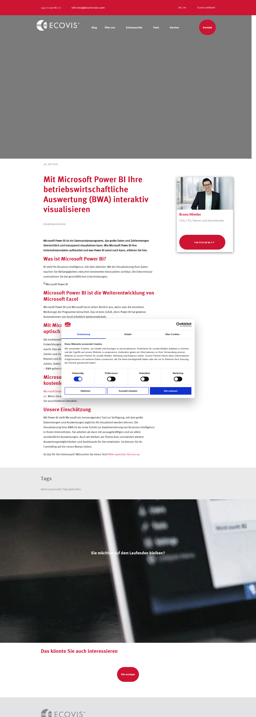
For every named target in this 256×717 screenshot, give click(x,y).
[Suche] (190, 27)
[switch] (111, 379)
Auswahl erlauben (128, 391)
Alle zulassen (170, 391)
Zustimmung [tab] (83, 334)
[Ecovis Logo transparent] (58, 21)
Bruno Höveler (190, 214)
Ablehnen (85, 391)
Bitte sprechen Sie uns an (124, 454)
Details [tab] (128, 334)
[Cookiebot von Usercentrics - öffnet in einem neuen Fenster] (178, 324)
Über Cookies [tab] (172, 334)
